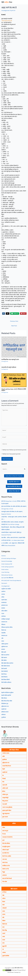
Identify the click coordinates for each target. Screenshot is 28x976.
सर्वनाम (3, 898)
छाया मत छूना (5, 830)
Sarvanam (4, 583)
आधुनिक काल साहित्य (6, 588)
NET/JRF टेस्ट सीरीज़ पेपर (7, 577)
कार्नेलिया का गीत (6, 865)
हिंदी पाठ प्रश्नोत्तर (5, 655)
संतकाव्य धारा (4, 635)
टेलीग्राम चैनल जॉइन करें (14, 491)
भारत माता (4, 859)
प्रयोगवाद (3, 616)
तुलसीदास (3, 717)
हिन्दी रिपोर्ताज (4, 677)
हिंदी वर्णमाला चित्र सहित (6, 701)
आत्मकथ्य (4, 875)
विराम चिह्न (4, 930)
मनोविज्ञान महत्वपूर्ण (5, 619)
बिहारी (3, 769)
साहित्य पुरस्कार (4, 644)
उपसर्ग (3, 933)
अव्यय (3, 936)
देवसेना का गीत (5, 869)
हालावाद (3, 649)
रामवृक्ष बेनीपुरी (5, 797)
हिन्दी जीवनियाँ (4, 671)
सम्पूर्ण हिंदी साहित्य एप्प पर (14, 482)
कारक (3, 940)
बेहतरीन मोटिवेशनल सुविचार (7, 692)
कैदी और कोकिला (6, 843)
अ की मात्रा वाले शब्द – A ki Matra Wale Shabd (12, 540)
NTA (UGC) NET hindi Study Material (11, 580)
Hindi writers (4, 569)
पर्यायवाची (4, 908)
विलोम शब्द (3, 630)
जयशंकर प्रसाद (5, 753)
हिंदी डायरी (3, 652)
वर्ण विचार (4, 892)
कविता (2, 597)
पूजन (3, 840)
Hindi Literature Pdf (6, 564)
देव (3, 775)
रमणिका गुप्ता (5, 794)
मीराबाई (4, 778)
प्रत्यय (3, 914)
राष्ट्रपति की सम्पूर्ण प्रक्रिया (8, 367)
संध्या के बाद (5, 862)
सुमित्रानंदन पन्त (5, 706)
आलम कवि (4, 785)
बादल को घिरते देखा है (7, 878)
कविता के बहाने (5, 849)
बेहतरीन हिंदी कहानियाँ (6, 695)
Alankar (3, 555)
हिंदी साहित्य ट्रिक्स (5, 666)
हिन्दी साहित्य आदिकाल (6, 682)
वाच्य (3, 943)
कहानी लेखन (4, 599)
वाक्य (3, 904)
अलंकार (4, 952)
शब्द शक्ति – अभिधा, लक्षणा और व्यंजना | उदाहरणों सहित (13, 537)
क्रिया (3, 901)
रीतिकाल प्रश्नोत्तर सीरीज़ (6, 627)
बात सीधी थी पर (5, 853)
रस (3, 949)
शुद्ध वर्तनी (4, 946)
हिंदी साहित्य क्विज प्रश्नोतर (7, 663)
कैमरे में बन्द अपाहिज (6, 856)
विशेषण (3, 920)
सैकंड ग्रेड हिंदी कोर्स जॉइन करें (14, 486)
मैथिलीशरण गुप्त (4, 703)
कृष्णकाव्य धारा (4, 605)
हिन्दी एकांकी (4, 668)
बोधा (3, 781)
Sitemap (14, 970)
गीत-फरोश (4, 881)
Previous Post (14, 321)
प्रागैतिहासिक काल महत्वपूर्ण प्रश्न (10, 359)
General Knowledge (6, 561)
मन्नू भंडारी (4, 804)
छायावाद (3, 608)
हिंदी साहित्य (4, 660)
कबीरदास (3, 714)
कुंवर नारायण (5, 816)
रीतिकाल (3, 624)
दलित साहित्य (4, 610)
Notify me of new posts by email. (12, 454)
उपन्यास (3, 594)
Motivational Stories (6, 575)
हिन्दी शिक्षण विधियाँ (5, 679)
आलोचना (3, 591)
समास (2, 641)
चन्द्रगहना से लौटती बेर (7, 837)
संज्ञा (3, 895)
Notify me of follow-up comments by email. (14, 449)
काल (3, 927)
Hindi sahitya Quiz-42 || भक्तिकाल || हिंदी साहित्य (13, 389)
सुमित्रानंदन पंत (5, 762)
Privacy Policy (21, 970)
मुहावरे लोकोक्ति (5, 955)
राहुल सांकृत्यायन (6, 813)
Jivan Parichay (5, 572)
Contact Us (17, 972)
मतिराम (3, 791)
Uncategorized (5, 10)
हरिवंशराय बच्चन (4, 712)
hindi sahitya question (7, 566)
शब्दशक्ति (3, 633)
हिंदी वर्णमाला (4, 698)
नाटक (2, 613)
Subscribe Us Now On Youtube (14, 476)
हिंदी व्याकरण (4, 657)
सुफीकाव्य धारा (4, 646)
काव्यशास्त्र (3, 602)
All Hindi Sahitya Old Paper (8, 558)
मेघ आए (4, 834)
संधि (2, 638)
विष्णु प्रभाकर (5, 801)
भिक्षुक (3, 872)
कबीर (3, 756)
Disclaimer (11, 972)
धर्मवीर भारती (5, 788)
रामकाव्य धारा (4, 621)
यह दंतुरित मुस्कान (6, 846)
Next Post (14, 326)
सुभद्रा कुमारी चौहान (6, 810)
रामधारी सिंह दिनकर (6, 766)
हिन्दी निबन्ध (4, 674)
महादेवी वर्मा (3, 709)
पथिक (3, 827)
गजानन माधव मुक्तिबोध (7, 807)
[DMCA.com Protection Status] (7, 970)
